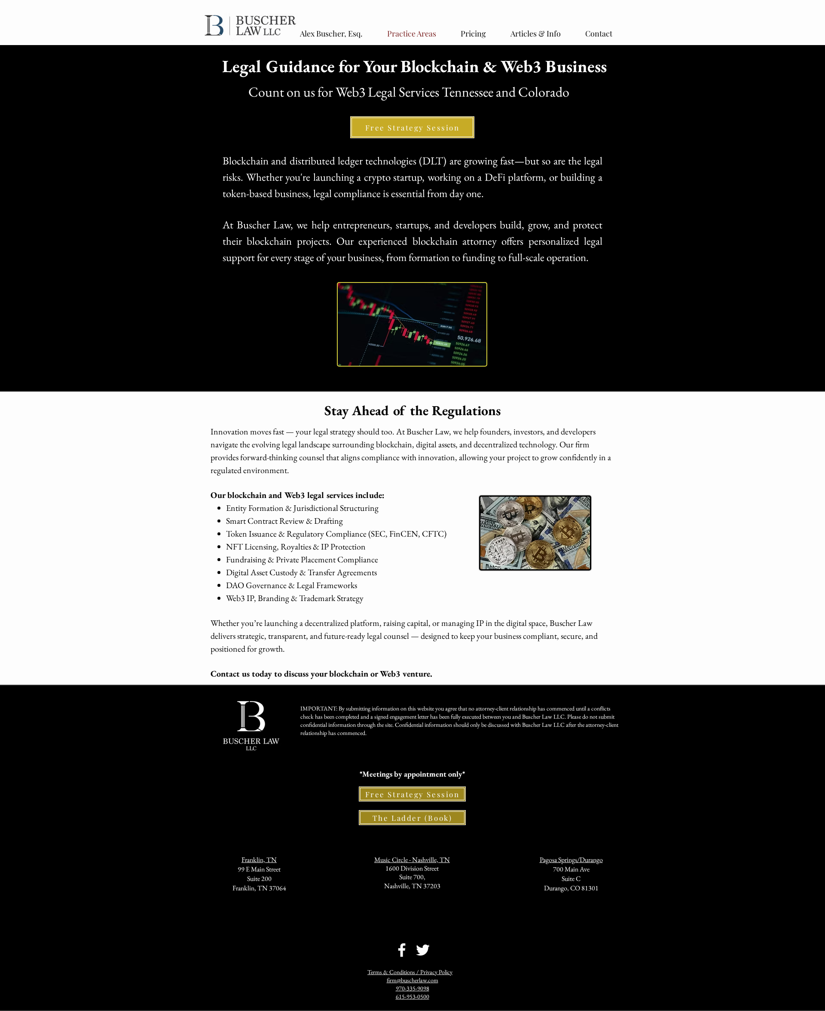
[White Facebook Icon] (402, 950)
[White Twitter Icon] (423, 950)
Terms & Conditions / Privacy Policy (409, 972)
